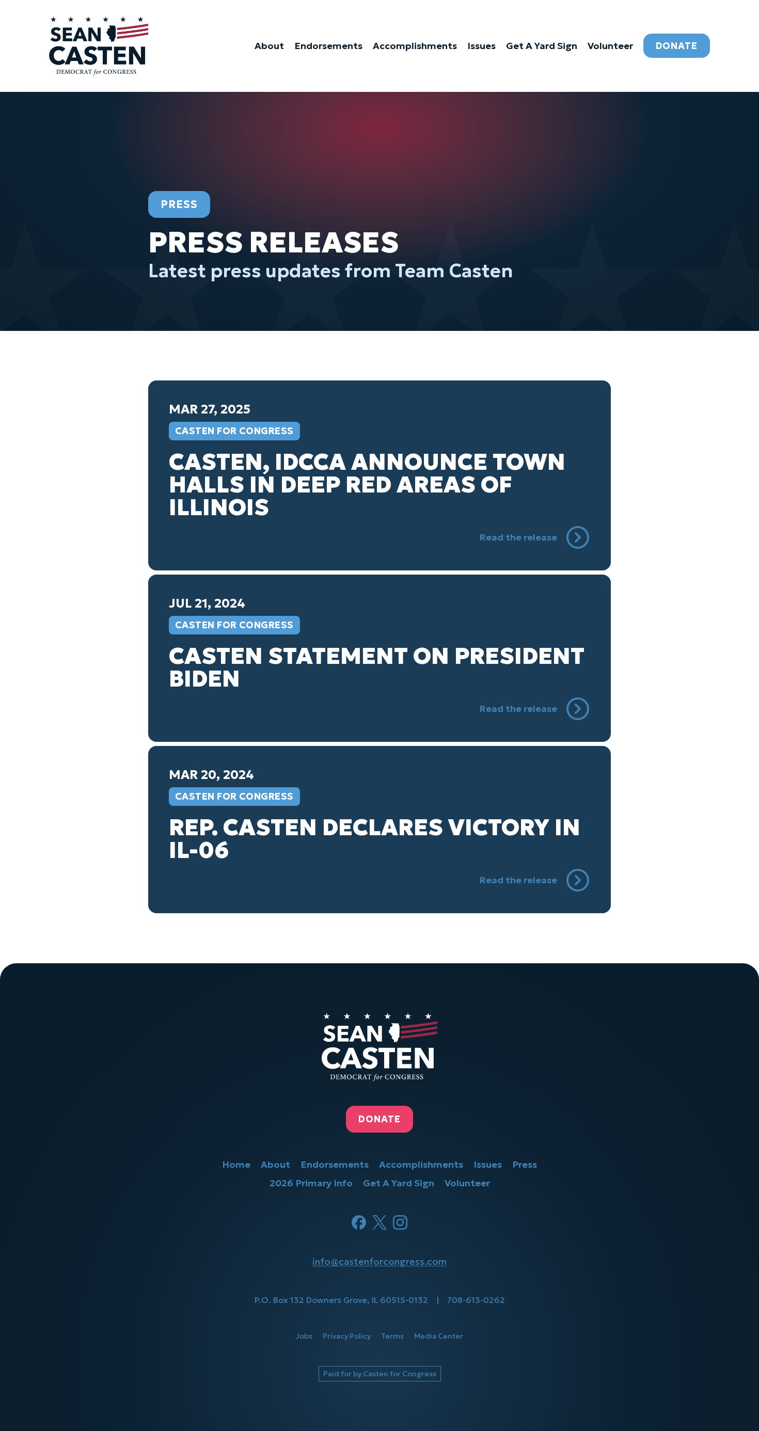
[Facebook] (359, 1222)
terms (392, 1336)
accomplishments (415, 46)
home (236, 1164)
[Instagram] (400, 1222)
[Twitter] (379, 1222)
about (269, 46)
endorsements (328, 46)
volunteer (610, 46)
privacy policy (347, 1336)
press (524, 1164)
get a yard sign (541, 46)
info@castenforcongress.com (379, 1261)
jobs (304, 1336)
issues (481, 46)
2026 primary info (311, 1183)
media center (438, 1336)
